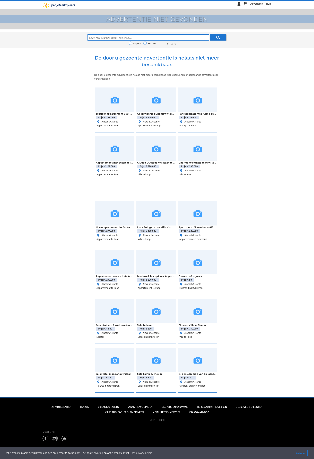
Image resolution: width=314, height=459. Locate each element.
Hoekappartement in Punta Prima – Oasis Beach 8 (126, 227)
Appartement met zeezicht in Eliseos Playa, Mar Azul (128, 162)
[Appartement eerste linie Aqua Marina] (114, 262)
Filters (171, 43)
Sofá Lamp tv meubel (150, 373)
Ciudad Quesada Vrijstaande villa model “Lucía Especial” (172, 162)
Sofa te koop (144, 325)
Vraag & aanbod (187, 125)
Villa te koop (144, 174)
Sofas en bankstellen (148, 336)
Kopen (162, 420)
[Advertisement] (157, 190)
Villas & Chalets (108, 407)
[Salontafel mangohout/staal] (114, 360)
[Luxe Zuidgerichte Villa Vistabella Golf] (156, 213)
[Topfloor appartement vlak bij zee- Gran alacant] (114, 99)
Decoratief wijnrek (190, 276)
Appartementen (61, 407)
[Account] (239, 3)
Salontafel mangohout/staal (113, 373)
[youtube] (64, 440)
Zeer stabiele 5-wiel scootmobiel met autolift (124, 325)
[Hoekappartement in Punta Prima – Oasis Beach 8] (114, 213)
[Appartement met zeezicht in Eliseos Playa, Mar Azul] (114, 148)
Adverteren (256, 3)
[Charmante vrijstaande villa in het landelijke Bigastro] (197, 148)
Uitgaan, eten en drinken (192, 385)
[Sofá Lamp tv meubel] (156, 360)
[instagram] (55, 440)
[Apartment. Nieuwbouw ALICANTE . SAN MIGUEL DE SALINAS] (197, 213)
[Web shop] (245, 3)
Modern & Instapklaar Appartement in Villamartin (168, 276)
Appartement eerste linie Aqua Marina (120, 276)
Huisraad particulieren (190, 287)
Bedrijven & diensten (249, 407)
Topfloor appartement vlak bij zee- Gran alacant (125, 113)
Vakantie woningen (140, 407)
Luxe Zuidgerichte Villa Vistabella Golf (161, 227)
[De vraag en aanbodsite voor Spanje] (60, 5)
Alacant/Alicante (110, 121)
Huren (152, 420)
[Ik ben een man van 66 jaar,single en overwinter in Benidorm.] (197, 360)
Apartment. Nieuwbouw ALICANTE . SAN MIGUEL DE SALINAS (216, 227)
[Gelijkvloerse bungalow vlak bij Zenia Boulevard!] (156, 99)
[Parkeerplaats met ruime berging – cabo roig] (197, 99)
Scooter (100, 336)
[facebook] (45, 440)
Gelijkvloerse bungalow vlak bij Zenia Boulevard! (167, 113)
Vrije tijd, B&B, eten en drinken (124, 412)
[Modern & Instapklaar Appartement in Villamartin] (156, 262)
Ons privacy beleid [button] (141, 453)
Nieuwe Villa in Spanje (193, 325)
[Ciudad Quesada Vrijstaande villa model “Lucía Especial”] (156, 148)
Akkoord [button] (300, 453)
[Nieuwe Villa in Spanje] (197, 311)
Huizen (84, 407)
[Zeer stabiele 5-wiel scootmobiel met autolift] (114, 311)
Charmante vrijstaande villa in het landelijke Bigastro (212, 162)
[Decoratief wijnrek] (197, 262)
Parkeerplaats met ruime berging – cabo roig (207, 113)
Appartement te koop (107, 125)
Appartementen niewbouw (193, 239)
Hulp (268, 3)
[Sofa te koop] (156, 311)
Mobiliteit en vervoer (166, 412)
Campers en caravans (174, 407)
